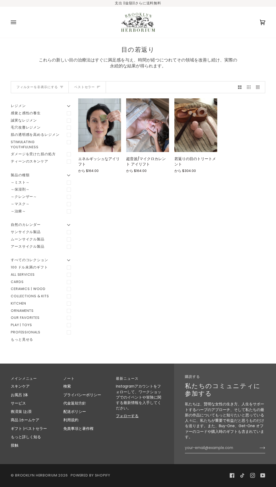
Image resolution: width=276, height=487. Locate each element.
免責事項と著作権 (78, 428)
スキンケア (20, 386)
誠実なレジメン (24, 120)
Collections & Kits (30, 296)
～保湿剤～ (20, 189)
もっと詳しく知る (26, 437)
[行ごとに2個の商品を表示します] (239, 87)
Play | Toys (21, 325)
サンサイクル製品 (26, 232)
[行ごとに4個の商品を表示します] (259, 87)
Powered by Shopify (90, 475)
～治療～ (18, 211)
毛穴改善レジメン (26, 127)
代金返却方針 (74, 403)
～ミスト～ (20, 182)
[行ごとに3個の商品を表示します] (248, 87)
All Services (23, 274)
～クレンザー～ (24, 196)
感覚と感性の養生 (26, 113)
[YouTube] (262, 475)
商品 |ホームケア (25, 420)
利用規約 (70, 420)
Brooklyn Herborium (36, 475)
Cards (17, 281)
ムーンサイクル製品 (27, 239)
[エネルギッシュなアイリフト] (99, 125)
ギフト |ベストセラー (29, 428)
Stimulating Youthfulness (25, 144)
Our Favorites (25, 317)
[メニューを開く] (19, 22)
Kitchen (18, 303)
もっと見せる (22, 339)
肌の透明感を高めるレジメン (35, 134)
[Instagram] (252, 475)
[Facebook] (232, 475)
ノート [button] (69, 378)
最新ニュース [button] (127, 378)
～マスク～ (20, 204)
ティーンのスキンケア (29, 161)
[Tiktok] (242, 475)
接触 (14, 445)
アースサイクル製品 (27, 246)
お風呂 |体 (19, 395)
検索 (67, 386)
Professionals (25, 332)
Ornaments (22, 310)
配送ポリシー (74, 411)
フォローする (127, 416)
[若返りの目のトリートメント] (195, 125)
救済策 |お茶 (21, 411)
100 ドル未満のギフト (29, 267)
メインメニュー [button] (24, 378)
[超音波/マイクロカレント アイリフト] (147, 125)
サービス (18, 403)
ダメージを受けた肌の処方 (33, 154)
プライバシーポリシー (82, 395)
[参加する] (258, 448)
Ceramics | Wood (28, 288)
